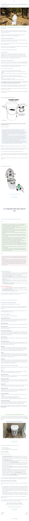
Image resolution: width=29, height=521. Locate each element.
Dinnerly (2, 514)
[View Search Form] (27, 1)
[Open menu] (1, 1)
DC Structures (26, 514)
